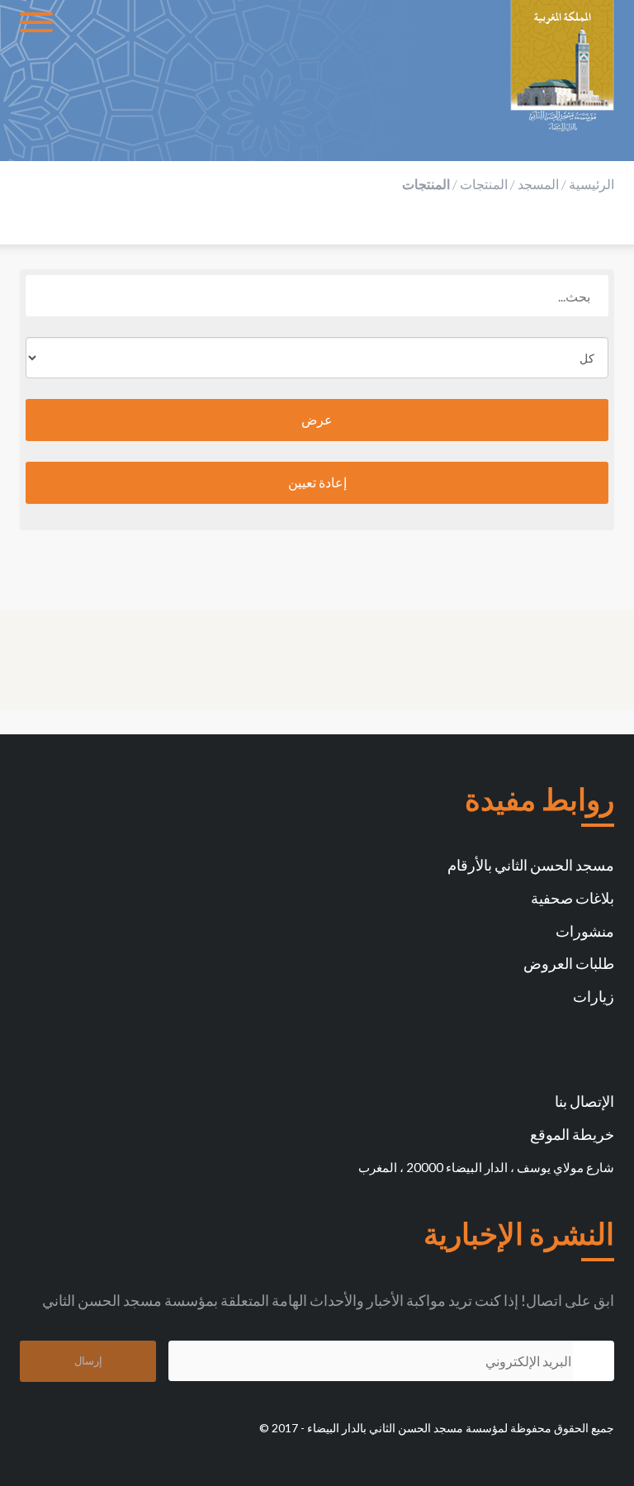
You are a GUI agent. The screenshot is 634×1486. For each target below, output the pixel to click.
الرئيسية (591, 184)
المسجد (538, 184)
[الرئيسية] (562, 66)
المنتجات (484, 184)
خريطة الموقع (572, 1134)
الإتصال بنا (584, 1101)
